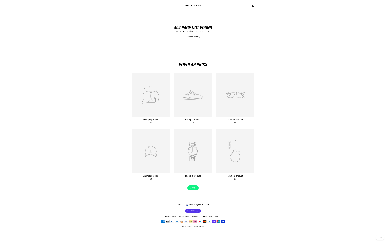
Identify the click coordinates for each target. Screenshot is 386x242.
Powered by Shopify (199, 226)
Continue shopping (193, 37)
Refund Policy (207, 216)
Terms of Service (170, 216)
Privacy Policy (195, 216)
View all (193, 188)
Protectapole (193, 5)
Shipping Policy (183, 216)
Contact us (217, 216)
